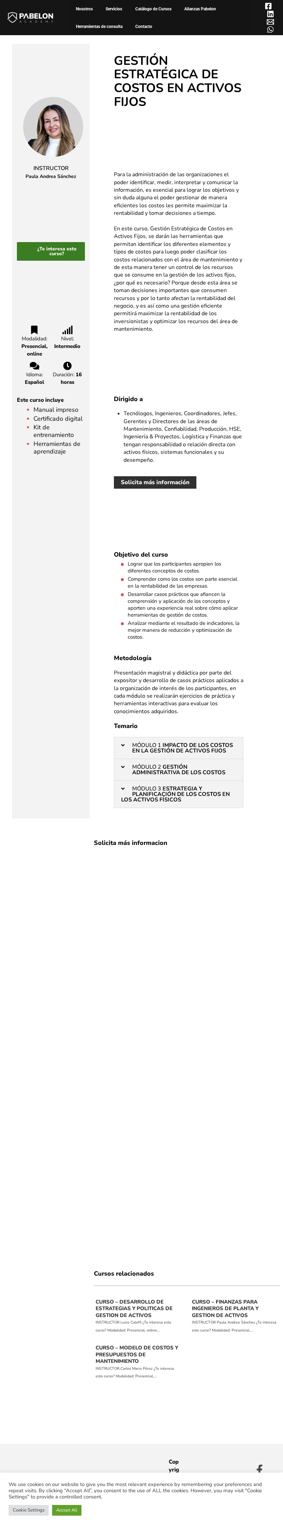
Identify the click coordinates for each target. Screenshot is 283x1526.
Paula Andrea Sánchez (51, 176)
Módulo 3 (175, 794)
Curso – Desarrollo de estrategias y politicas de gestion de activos (134, 1308)
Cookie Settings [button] (29, 1510)
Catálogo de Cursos (153, 8)
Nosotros (84, 8)
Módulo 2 (178, 769)
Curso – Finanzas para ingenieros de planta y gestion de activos (225, 1308)
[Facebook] (268, 6)
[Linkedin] (270, 14)
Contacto (143, 26)
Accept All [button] (66, 1510)
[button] (178, 748)
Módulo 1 (182, 748)
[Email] (270, 22)
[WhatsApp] (270, 29)
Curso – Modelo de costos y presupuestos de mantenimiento (137, 1354)
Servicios (114, 8)
